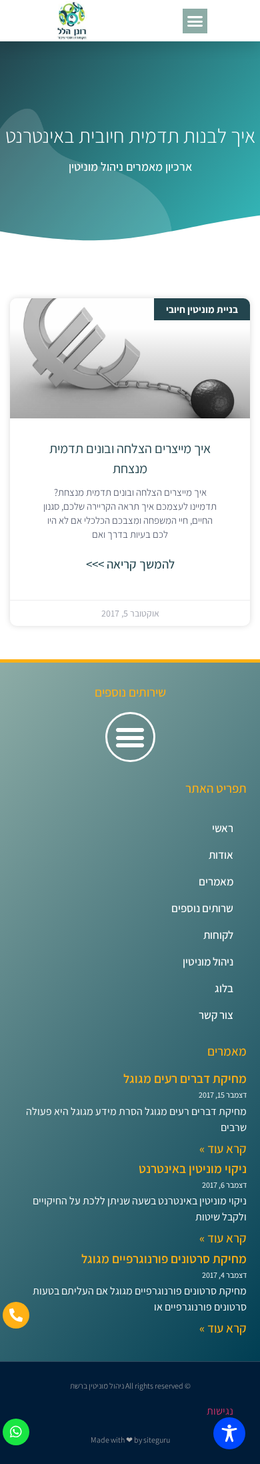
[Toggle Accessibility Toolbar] (229, 1433)
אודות (221, 854)
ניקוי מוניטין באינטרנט (193, 1168)
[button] (195, 21)
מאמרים (216, 881)
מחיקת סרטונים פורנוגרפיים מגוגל (164, 1258)
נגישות (220, 1411)
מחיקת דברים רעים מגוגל (185, 1078)
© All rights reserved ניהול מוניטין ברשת (130, 1386)
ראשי (222, 828)
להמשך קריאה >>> (130, 564)
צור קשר (216, 1015)
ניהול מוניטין (208, 961)
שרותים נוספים (202, 908)
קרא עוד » (223, 1148)
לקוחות (218, 935)
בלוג (224, 988)
